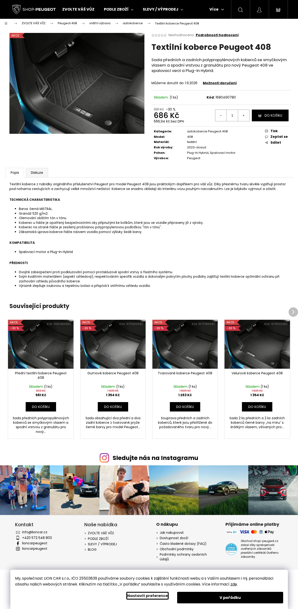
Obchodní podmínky (177, 549)
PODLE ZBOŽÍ (98, 538)
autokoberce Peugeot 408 (207, 131)
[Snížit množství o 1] (221, 115)
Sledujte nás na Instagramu (155, 458)
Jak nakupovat (172, 532)
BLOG (92, 549)
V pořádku (230, 597)
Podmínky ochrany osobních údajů (183, 556)
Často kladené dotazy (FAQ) (183, 544)
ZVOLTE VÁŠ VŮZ (101, 533)
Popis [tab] (15, 172)
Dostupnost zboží (174, 538)
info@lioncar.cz (34, 532)
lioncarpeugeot (34, 543)
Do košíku (273, 115)
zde (233, 584)
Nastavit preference (147, 595)
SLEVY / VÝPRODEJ (102, 544)
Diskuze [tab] (37, 172)
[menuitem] (78, 9)
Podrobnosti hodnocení (217, 35)
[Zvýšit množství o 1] (243, 115)
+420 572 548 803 (37, 537)
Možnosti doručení (220, 83)
